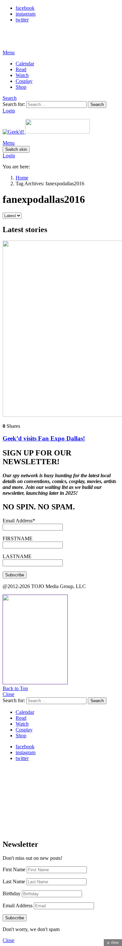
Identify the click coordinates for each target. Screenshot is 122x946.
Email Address (18, 905)
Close (8, 694)
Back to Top (15, 688)
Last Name (14, 881)
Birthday (11, 893)
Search (97, 104)
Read (21, 69)
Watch (22, 75)
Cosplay (24, 81)
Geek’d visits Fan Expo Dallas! (44, 438)
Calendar (25, 63)
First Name (14, 869)
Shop (21, 87)
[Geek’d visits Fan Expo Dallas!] (61, 329)
